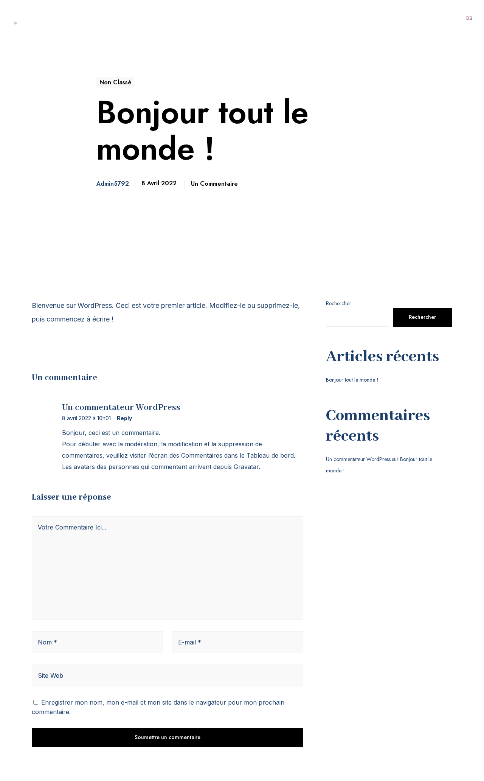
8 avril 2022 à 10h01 (86, 418)
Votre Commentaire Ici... (72, 527)
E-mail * (189, 642)
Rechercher (338, 303)
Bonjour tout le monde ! (352, 380)
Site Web (50, 675)
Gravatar (246, 466)
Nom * (47, 642)
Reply (124, 418)
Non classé (115, 82)
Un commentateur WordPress (358, 459)
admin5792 (112, 183)
